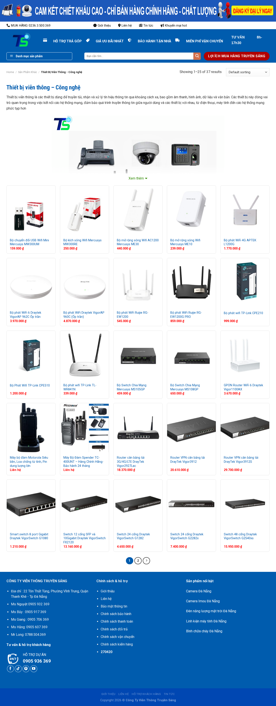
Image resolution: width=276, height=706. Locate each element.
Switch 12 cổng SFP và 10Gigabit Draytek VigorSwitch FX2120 (84, 538)
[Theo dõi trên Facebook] (10, 668)
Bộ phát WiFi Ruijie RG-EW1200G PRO (186, 315)
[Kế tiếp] (146, 560)
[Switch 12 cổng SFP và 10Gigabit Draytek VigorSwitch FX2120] (84, 504)
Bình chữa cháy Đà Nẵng (204, 631)
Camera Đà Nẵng (198, 591)
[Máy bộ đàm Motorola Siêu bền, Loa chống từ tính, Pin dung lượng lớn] (31, 427)
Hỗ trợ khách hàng (146, 694)
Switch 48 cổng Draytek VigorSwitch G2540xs (240, 536)
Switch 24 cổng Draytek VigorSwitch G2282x (186, 536)
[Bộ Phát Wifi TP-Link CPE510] (31, 355)
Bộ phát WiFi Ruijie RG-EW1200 (132, 315)
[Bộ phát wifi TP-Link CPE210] (245, 282)
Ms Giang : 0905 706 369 (30, 619)
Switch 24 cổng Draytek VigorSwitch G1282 (133, 536)
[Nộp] (197, 56)
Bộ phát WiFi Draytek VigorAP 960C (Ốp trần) (83, 315)
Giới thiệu (104, 25)
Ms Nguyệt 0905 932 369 (30, 604)
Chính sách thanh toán (117, 621)
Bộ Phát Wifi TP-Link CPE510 (30, 385)
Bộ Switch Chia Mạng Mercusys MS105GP (131, 387)
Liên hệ (127, 25)
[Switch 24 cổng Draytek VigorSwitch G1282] (138, 504)
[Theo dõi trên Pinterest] (26, 668)
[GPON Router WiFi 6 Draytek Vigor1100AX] (245, 355)
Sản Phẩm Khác (27, 72)
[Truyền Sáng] (17, 40)
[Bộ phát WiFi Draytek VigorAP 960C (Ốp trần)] (84, 282)
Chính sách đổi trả (114, 629)
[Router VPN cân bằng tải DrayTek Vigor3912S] (245, 427)
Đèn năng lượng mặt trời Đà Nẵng (211, 611)
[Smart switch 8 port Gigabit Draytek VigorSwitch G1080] (31, 504)
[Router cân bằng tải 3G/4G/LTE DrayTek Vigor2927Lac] (138, 427)
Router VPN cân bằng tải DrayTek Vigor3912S (241, 460)
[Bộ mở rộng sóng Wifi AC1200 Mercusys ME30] (138, 210)
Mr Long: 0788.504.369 (28, 635)
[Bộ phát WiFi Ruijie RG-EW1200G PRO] (191, 282)
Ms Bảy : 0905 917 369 (28, 612)
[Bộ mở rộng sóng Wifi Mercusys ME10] (191, 210)
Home (10, 72)
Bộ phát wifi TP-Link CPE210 (243, 313)
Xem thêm (136, 178)
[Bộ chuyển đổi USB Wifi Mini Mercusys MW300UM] (31, 210)
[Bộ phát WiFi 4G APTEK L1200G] (245, 210)
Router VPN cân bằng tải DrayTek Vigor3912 (187, 460)
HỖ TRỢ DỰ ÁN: (35, 655)
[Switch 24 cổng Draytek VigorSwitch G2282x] (191, 504)
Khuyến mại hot (176, 25)
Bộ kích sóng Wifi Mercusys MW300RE (82, 242)
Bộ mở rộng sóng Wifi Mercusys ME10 (185, 242)
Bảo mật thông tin (114, 606)
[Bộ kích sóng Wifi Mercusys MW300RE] (84, 210)
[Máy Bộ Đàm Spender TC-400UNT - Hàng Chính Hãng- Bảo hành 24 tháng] (84, 427)
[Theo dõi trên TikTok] (18, 668)
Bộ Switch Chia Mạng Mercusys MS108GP (185, 387)
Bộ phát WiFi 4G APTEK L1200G (240, 242)
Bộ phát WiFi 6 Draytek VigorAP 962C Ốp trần (25, 315)
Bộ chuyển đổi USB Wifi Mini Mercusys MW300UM (29, 242)
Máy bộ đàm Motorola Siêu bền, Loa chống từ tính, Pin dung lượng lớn (29, 461)
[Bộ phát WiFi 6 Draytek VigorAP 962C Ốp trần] (31, 282)
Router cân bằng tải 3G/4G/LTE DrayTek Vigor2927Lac (130, 461)
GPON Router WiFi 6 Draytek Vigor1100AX (243, 387)
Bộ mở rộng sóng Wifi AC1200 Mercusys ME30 (138, 242)
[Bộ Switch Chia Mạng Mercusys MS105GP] (138, 355)
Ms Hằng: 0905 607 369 (29, 627)
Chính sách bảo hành (116, 614)
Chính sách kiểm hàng (117, 644)
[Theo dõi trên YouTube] (33, 668)
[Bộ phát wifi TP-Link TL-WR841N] (84, 355)
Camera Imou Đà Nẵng (203, 601)
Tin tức (148, 25)
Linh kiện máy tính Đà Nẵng (206, 621)
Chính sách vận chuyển (117, 637)
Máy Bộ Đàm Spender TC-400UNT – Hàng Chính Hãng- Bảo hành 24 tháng (83, 461)
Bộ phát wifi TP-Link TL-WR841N (79, 387)
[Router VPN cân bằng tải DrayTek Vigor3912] (191, 427)
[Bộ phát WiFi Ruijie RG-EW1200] (138, 282)
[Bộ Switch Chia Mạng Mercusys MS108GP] (191, 355)
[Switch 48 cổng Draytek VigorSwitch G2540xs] (245, 504)
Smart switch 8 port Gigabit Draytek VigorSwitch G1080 (29, 536)
